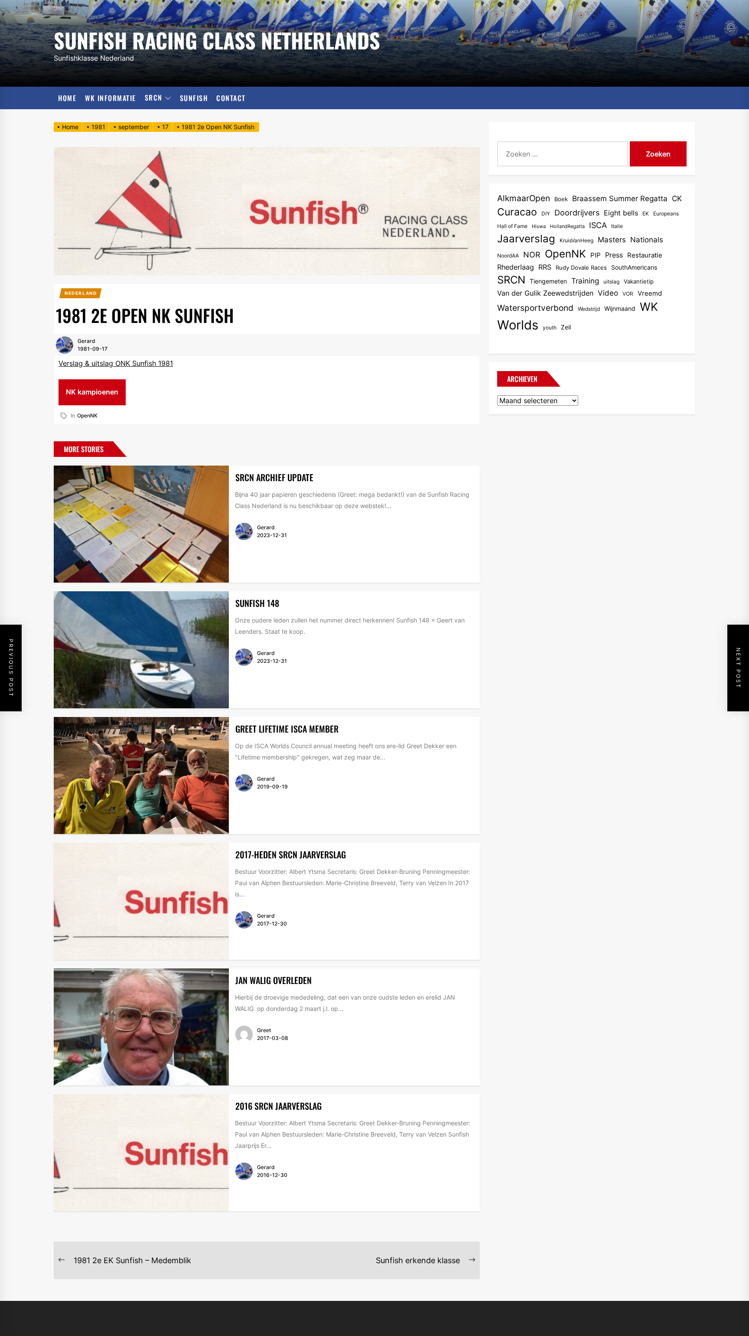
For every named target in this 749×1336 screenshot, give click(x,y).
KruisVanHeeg (576, 240)
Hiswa (539, 226)
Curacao (517, 212)
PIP (595, 255)
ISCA (598, 225)
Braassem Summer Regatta (620, 198)
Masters (612, 239)
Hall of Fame (512, 226)
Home (67, 98)
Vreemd (650, 293)
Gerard (86, 341)
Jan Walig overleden (273, 980)
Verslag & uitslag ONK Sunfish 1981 (116, 363)
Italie (617, 226)
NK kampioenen (92, 392)
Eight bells (621, 213)
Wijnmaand (619, 308)
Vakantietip (639, 281)
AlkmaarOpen (523, 198)
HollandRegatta (567, 226)
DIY (545, 213)
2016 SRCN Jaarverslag (278, 1105)
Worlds (517, 324)
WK (649, 306)
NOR (532, 254)
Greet (264, 1030)
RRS (544, 267)
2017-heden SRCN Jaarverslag (290, 854)
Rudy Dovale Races (581, 267)
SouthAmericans (634, 267)
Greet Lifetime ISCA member (287, 728)
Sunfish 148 (257, 602)
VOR (627, 293)
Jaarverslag (526, 238)
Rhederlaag (515, 267)
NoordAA (508, 255)
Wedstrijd (589, 309)
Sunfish (194, 98)
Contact (231, 98)
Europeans (666, 213)
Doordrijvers (576, 212)
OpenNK (87, 415)
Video (608, 293)
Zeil (566, 327)
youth (550, 327)
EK (645, 213)
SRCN (154, 98)
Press (614, 255)
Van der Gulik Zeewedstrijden (545, 293)
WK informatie (110, 98)
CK (677, 198)
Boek (561, 199)
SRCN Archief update (274, 477)
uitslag (611, 281)
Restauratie (644, 255)
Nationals (646, 239)
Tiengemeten (548, 281)
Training (585, 281)
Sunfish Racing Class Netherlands (217, 39)
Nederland (81, 293)
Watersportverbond (535, 308)
